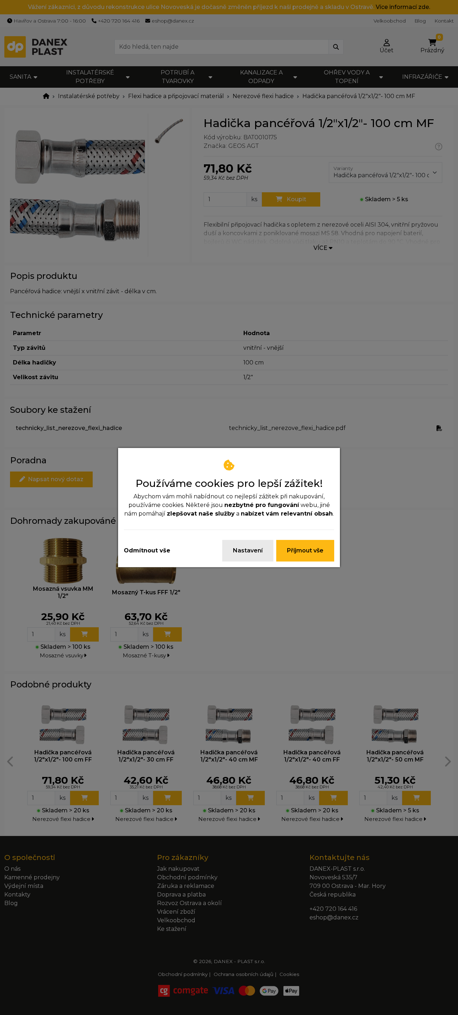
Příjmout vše (305, 550)
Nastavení (248, 550)
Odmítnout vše (147, 550)
